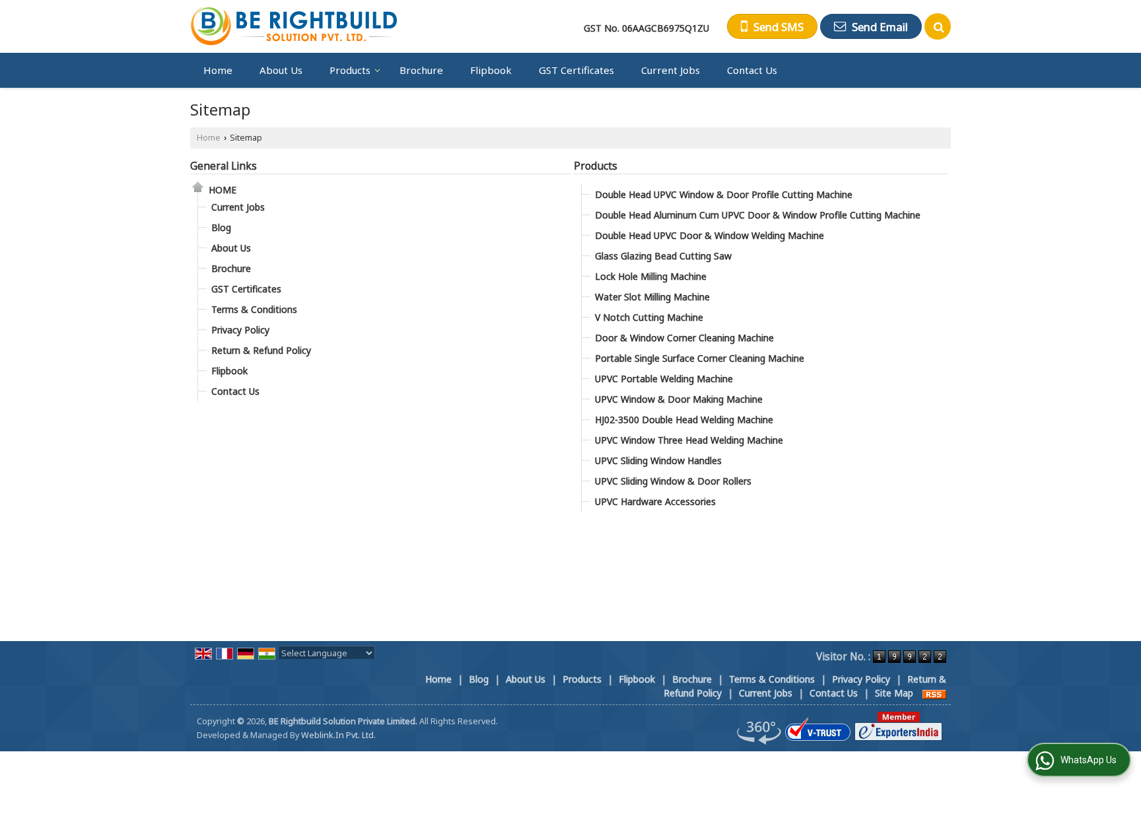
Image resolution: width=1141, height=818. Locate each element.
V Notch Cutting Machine (649, 317)
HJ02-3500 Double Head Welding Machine (684, 419)
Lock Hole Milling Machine (651, 276)
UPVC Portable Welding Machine (664, 378)
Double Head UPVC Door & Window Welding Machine (709, 235)
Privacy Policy (240, 330)
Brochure (421, 70)
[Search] (937, 26)
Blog (221, 227)
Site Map (894, 693)
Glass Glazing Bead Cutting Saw (663, 256)
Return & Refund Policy (261, 350)
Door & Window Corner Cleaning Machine (684, 337)
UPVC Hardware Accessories (655, 501)
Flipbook (491, 70)
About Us (280, 70)
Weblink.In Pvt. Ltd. (338, 735)
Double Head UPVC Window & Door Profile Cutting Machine (723, 194)
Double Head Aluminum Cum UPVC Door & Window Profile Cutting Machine (757, 215)
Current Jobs (670, 70)
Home (217, 70)
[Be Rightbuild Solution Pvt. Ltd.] (294, 26)
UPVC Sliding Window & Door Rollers (673, 481)
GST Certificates (576, 70)
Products (349, 70)
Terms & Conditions (254, 309)
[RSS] (934, 693)
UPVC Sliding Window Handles (658, 460)
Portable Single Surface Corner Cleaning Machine (699, 358)
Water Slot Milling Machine (652, 296)
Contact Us (752, 70)
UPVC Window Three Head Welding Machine (689, 440)
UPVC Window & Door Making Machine (679, 399)
